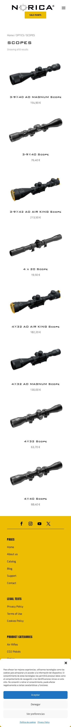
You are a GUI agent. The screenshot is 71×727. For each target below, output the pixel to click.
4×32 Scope (35, 441)
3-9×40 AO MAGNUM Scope (36, 97)
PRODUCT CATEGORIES (19, 637)
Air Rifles (12, 644)
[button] (66, 663)
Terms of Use (14, 614)
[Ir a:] (33, 7)
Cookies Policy (15, 621)
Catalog (11, 561)
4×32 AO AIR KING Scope (36, 326)
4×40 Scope (35, 499)
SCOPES (19, 42)
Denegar (35, 704)
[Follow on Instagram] (30, 523)
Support (11, 576)
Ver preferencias (36, 714)
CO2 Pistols (14, 651)
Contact (11, 583)
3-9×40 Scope (35, 154)
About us (12, 554)
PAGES (10, 539)
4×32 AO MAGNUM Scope (35, 384)
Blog (9, 569)
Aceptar (35, 695)
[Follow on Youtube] (39, 523)
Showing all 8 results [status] (17, 49)
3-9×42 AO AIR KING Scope (35, 212)
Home (10, 35)
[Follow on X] (48, 523)
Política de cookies (28, 722)
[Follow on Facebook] (21, 523)
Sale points (35, 15)
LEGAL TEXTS (14, 599)
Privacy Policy (44, 722)
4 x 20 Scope (35, 269)
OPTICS (20, 35)
